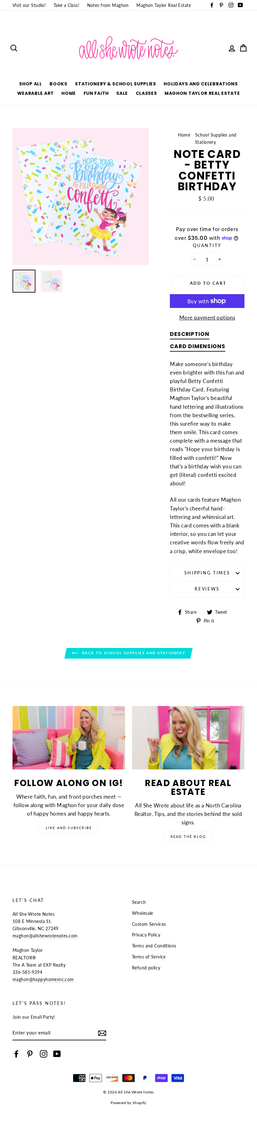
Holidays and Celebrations (201, 84)
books (58, 84)
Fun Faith (96, 93)
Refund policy (146, 967)
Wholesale (142, 913)
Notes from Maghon (108, 5)
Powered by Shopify (128, 1102)
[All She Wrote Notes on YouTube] (57, 1054)
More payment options (207, 317)
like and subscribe (69, 828)
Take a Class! (67, 5)
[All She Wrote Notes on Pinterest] (30, 1054)
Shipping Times (207, 572)
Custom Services (149, 924)
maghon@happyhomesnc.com (43, 979)
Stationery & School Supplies (115, 84)
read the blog (188, 836)
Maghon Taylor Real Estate (163, 5)
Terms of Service (149, 956)
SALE (122, 93)
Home (68, 93)
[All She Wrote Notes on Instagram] (43, 1054)
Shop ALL (30, 84)
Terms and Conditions (154, 945)
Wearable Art (35, 93)
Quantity (207, 245)
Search (139, 902)
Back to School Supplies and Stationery (133, 653)
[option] (81, 196)
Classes (146, 93)
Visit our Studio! (29, 5)
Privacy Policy (146, 934)
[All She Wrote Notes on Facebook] (16, 1054)
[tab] (189, 335)
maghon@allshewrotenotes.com (45, 935)
